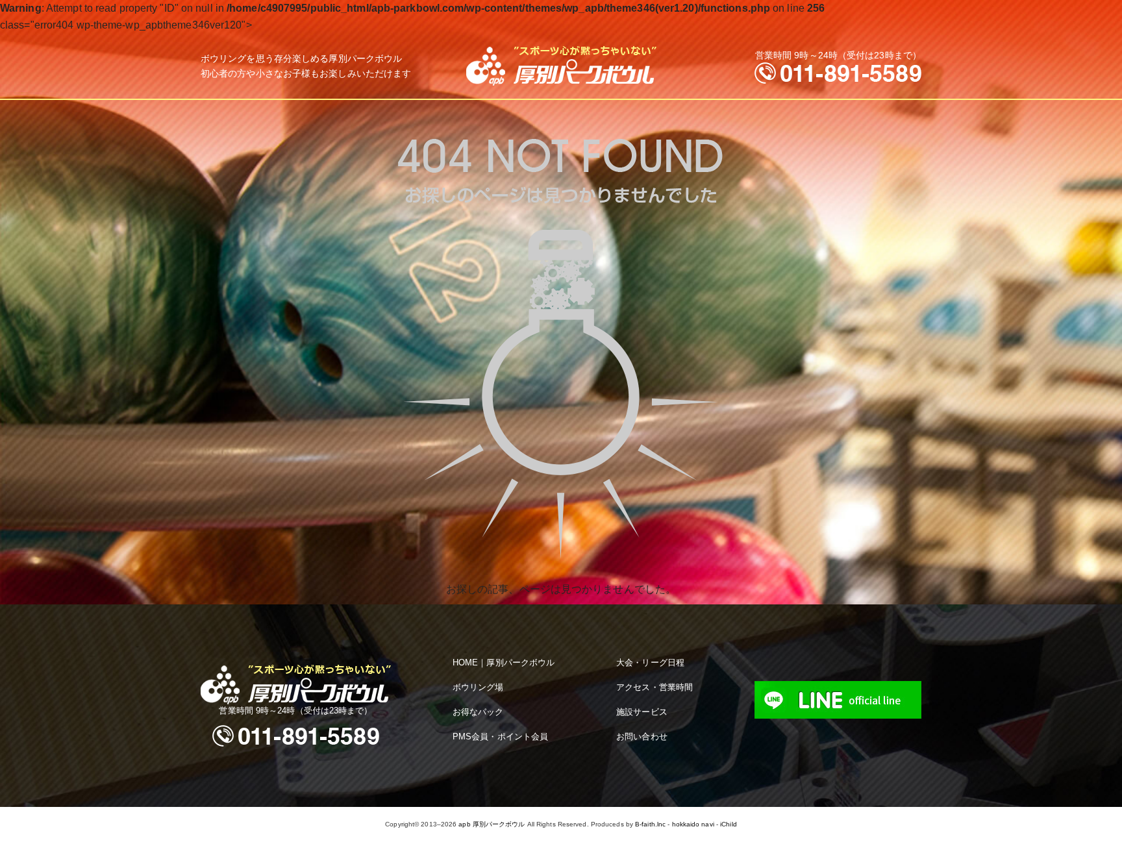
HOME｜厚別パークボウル (504, 662)
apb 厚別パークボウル (491, 824)
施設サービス (641, 712)
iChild (728, 824)
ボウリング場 (478, 687)
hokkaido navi (693, 824)
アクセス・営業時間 (654, 687)
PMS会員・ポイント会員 (500, 736)
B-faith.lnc (650, 824)
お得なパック (478, 712)
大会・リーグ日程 (650, 662)
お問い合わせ (641, 736)
